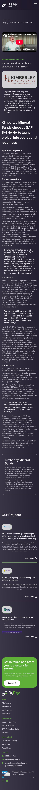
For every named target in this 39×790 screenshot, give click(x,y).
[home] (9, 5)
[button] (35, 5)
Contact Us (12, 683)
